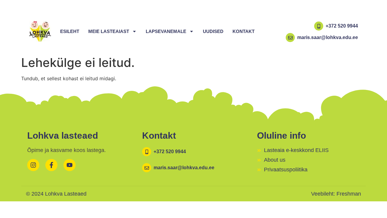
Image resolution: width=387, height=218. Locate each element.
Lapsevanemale (166, 31)
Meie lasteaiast (108, 31)
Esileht (69, 31)
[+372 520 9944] (318, 26)
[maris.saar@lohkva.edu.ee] (290, 37)
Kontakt (244, 31)
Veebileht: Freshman (336, 194)
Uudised (213, 31)
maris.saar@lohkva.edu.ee (327, 37)
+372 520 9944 (342, 25)
